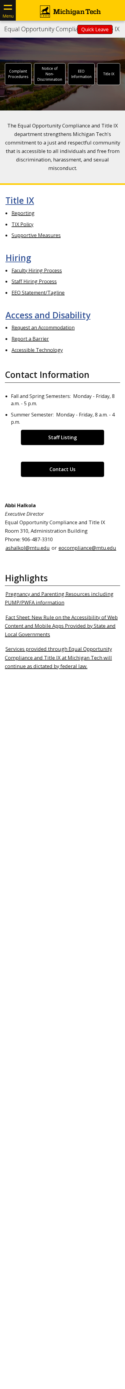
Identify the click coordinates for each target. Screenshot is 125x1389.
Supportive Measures (36, 235)
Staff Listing (62, 437)
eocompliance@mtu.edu (87, 547)
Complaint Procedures (18, 74)
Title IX (108, 73)
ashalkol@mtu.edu (27, 547)
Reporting (23, 213)
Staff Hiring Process (34, 281)
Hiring (18, 257)
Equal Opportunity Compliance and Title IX (62, 29)
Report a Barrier (30, 338)
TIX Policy (22, 224)
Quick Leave (95, 29)
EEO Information (81, 74)
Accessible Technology (37, 350)
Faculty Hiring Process (37, 270)
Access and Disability (47, 315)
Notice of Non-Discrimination (49, 74)
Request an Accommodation (43, 327)
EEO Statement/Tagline (38, 292)
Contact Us (62, 469)
